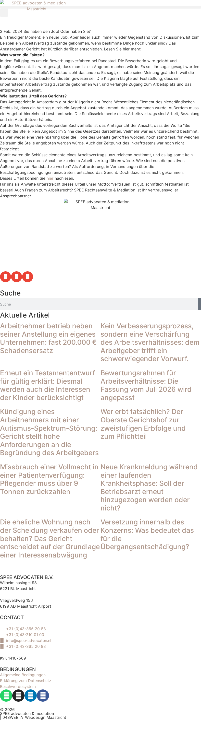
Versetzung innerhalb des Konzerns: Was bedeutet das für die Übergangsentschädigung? (147, 534)
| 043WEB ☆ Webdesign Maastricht (33, 717)
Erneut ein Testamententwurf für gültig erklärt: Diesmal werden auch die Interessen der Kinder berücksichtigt (47, 385)
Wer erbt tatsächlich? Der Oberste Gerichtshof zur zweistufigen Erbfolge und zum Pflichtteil (143, 423)
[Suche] (199, 304)
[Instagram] (18, 695)
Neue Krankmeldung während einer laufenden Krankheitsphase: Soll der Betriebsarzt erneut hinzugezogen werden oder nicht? (149, 487)
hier (50, 178)
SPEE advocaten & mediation (27, 713)
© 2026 (7, 709)
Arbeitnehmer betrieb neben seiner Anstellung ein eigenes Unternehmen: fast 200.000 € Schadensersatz (48, 338)
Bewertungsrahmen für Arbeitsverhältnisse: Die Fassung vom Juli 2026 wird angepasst (146, 385)
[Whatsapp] (6, 695)
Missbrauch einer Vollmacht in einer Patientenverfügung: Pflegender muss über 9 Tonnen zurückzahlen (49, 479)
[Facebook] (43, 695)
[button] (100, 7)
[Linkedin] (31, 695)
